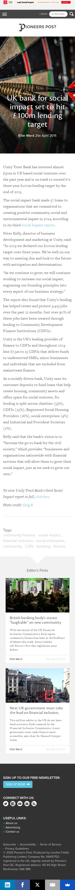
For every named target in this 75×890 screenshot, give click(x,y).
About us (11, 823)
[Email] (52, 885)
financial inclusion (18, 540)
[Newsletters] (27, 803)
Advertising (13, 827)
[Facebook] (12, 803)
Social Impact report (38, 225)
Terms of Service (50, 844)
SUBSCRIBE (58, 14)
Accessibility (28, 844)
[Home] (37, 27)
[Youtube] (19, 803)
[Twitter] (5, 803)
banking (43, 546)
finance (59, 546)
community (12, 546)
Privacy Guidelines (17, 848)
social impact (49, 535)
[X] (37, 885)
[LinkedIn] (7, 885)
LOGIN (43, 13)
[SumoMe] (67, 885)
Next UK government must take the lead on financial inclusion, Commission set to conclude (36, 713)
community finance (19, 535)
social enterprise (50, 540)
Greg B (28, 505)
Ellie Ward (26, 136)
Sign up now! (16, 784)
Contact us (12, 831)
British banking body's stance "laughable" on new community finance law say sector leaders (35, 622)
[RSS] (34, 803)
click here (42, 496)
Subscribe (9, 844)
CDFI (29, 546)
